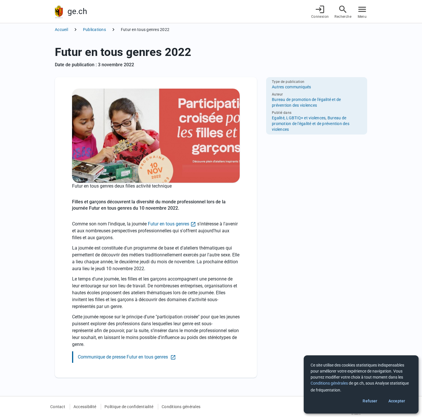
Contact (57, 406)
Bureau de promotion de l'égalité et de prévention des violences (310, 124)
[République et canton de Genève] (59, 11)
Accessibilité (84, 406)
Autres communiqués (291, 87)
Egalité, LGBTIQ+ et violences (299, 118)
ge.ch (77, 11)
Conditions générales (181, 406)
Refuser (370, 401)
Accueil (61, 29)
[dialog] (361, 384)
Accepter (396, 401)
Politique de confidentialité (128, 406)
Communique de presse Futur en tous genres (123, 357)
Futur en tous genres (168, 224)
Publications (94, 29)
